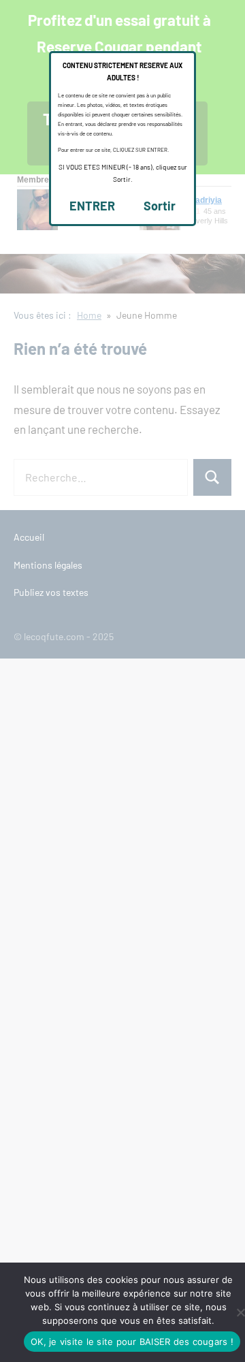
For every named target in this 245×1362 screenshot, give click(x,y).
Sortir (160, 205)
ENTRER (92, 205)
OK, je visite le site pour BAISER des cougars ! (132, 1341)
